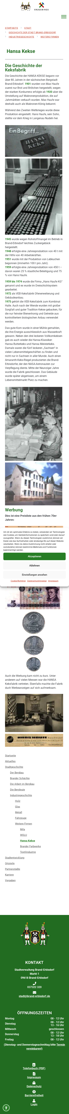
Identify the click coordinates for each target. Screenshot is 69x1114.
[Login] (34, 1100)
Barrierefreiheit (34, 1095)
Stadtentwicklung (14, 857)
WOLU (23, 835)
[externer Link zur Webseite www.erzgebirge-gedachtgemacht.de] (41, 6)
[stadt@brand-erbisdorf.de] (34, 992)
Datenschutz (34, 1086)
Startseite (11, 28)
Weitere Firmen (50, 37)
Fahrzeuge (20, 818)
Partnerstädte (12, 869)
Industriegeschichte (21, 37)
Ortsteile (10, 863)
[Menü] (63, 16)
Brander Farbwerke (30, 846)
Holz (17, 801)
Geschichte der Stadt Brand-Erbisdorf (32, 32)
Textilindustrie (28, 852)
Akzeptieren (34, 556)
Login (34, 1104)
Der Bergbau (17, 772)
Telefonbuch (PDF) (34, 1068)
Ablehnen (34, 565)
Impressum (53, 581)
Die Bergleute (17, 789)
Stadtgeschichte (14, 766)
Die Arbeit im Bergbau (22, 783)
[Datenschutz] (34, 1082)
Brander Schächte (20, 778)
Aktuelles (10, 761)
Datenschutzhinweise (37, 581)
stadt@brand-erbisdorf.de (34, 996)
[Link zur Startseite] (25, 6)
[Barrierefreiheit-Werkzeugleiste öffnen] (6, 1107)
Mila (22, 829)
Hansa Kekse (27, 840)
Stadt (27, 28)
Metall (18, 812)
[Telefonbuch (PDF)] (34, 1064)
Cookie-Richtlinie (18, 581)
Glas (17, 806)
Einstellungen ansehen (34, 574)
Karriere (9, 874)
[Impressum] (34, 1073)
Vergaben (10, 880)
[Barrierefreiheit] (34, 1091)
